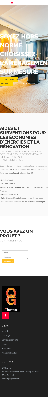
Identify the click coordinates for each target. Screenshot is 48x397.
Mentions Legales (9, 353)
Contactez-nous (29, 83)
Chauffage (6, 335)
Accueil (5, 331)
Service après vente (10, 340)
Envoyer (8, 261)
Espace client (7, 348)
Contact (5, 344)
